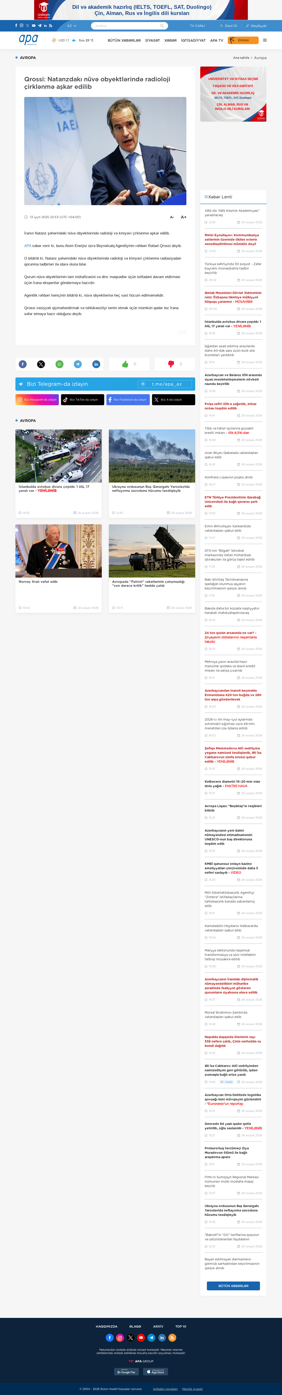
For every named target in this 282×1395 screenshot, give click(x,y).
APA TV (216, 40)
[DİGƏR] (263, 40)
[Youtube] (33, 26)
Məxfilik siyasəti (192, 1389)
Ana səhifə (241, 57)
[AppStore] (155, 1372)
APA (27, 246)
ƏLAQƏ (135, 1326)
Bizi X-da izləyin (171, 399)
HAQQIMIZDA (106, 1326)
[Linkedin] (45, 26)
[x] (131, 1338)
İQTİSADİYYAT (193, 40)
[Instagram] (21, 26)
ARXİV (158, 1326)
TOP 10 (180, 1326)
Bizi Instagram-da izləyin (40, 399)
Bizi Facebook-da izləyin (130, 399)
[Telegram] (39, 26)
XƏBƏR (170, 40)
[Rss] (50, 26)
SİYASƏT (152, 40)
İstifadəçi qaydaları (165, 1389)
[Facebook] (16, 26)
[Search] (162, 26)
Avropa (260, 58)
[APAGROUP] (141, 1361)
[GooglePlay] (126, 1372)
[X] (27, 26)
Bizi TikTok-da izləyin (84, 399)
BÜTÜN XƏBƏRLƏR (124, 40)
